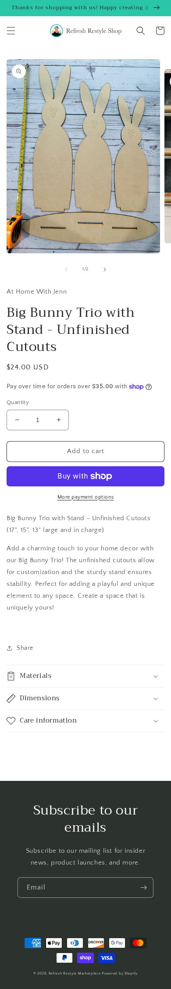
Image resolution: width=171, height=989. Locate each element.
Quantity (18, 402)
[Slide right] (104, 269)
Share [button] (25, 648)
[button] (11, 30)
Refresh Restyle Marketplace (75, 973)
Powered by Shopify (120, 973)
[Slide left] (66, 269)
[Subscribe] (143, 887)
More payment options (85, 497)
